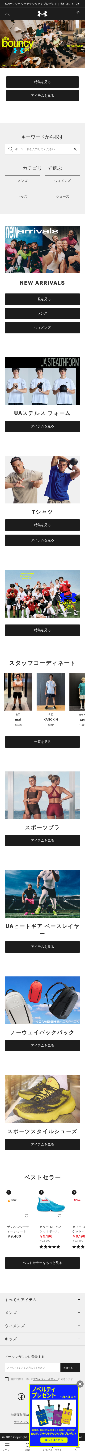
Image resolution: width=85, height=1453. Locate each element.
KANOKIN (50, 719)
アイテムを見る (42, 96)
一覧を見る (42, 299)
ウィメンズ (42, 327)
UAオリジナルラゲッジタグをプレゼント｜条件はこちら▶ (42, 3)
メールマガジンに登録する (24, 1357)
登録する (68, 1367)
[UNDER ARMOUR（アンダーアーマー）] (42, 14)
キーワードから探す (42, 137)
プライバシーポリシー (45, 1379)
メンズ (42, 313)
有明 (18, 714)
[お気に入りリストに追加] (26, 1216)
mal (18, 719)
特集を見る (42, 82)
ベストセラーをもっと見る (42, 1263)
